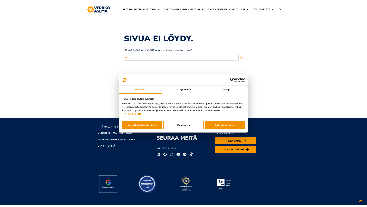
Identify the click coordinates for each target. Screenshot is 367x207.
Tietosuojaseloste (131, 114)
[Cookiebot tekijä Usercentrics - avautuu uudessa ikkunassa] (232, 80)
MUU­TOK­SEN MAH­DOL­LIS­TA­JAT (115, 133)
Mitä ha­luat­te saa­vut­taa (140, 9)
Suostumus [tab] (140, 89)
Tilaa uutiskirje (233, 149)
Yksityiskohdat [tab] (183, 89)
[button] (241, 58)
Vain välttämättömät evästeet (142, 125)
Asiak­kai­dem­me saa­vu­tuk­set (226, 9)
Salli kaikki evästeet (225, 125)
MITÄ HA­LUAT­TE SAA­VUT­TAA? (114, 126)
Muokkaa (181, 125)
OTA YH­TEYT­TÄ (106, 145)
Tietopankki (234, 140)
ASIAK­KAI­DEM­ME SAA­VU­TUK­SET (116, 139)
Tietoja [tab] (226, 89)
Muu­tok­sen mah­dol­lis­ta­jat (182, 9)
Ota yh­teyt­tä (261, 9)
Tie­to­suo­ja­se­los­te (225, 133)
